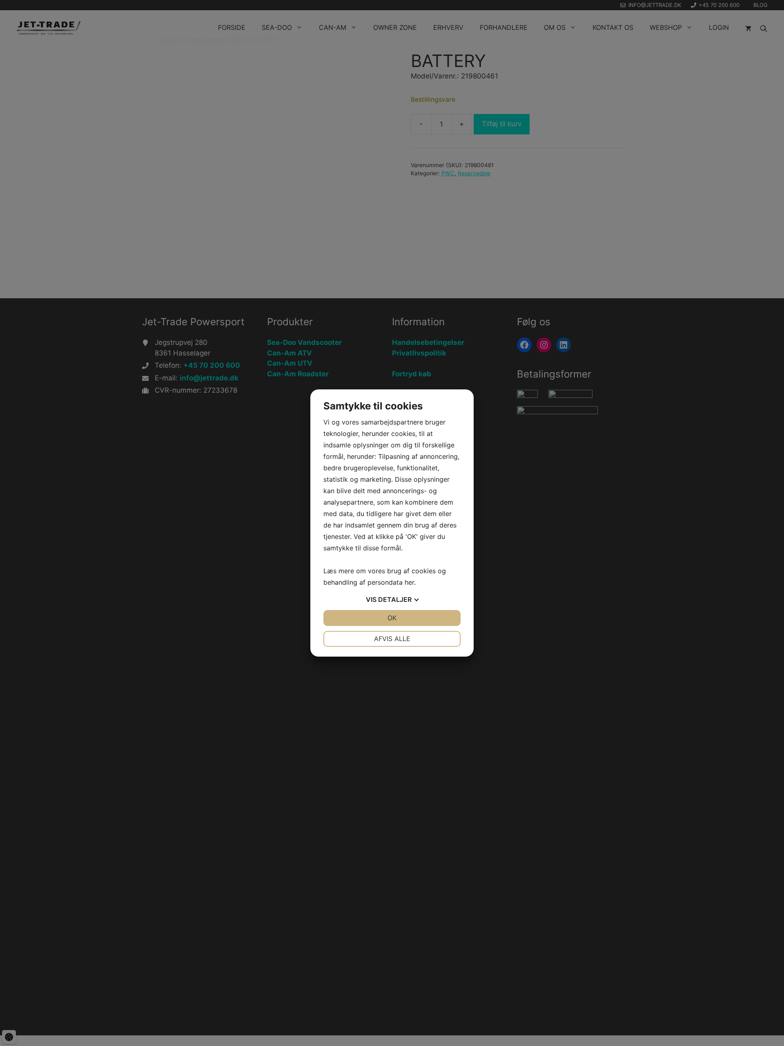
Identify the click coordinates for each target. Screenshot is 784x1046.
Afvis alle (392, 639)
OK (392, 618)
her (409, 582)
